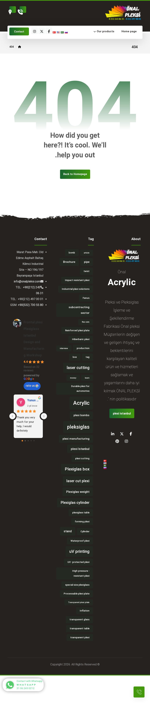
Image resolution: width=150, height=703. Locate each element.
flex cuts (85, 322)
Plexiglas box (77, 469)
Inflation (84, 610)
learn (87, 378)
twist (86, 271)
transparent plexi (79, 637)
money (73, 378)
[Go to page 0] (22, 440)
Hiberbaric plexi (80, 339)
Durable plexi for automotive (80, 388)
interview (64, 348)
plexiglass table (80, 512)
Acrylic (81, 403)
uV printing (79, 551)
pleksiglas (78, 427)
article (86, 253)
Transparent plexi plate (78, 602)
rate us (30, 385)
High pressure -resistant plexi (80, 573)
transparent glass (79, 619)
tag (87, 357)
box (75, 357)
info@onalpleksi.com (27, 281)
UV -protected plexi (78, 562)
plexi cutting (82, 458)
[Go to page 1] (25, 440)
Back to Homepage (75, 174)
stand (68, 531)
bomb (72, 252)
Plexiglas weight (77, 492)
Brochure (69, 262)
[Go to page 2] (28, 440)
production (83, 348)
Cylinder (84, 531)
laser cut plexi (77, 481)
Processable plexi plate (76, 593)
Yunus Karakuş (33, 400)
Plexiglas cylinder (75, 503)
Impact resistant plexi (77, 280)
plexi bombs (81, 415)
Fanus (86, 298)
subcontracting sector (79, 310)
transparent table (79, 628)
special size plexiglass (77, 584)
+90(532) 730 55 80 (30, 305)
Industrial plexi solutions (75, 289)
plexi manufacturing (76, 438)
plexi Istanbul (80, 449)
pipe (86, 262)
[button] (85, 31)
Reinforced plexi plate (77, 330)
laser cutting (78, 367)
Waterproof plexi (80, 540)
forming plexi (82, 521)
